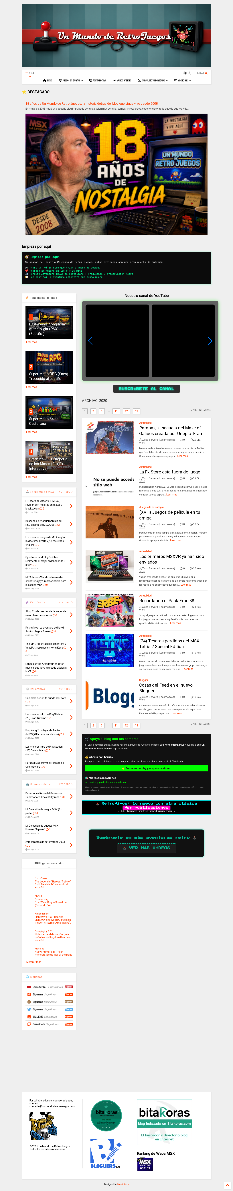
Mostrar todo (33, 962)
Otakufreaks (41, 878)
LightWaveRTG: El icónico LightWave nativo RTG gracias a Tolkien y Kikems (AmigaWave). (53, 919)
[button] (210, 341)
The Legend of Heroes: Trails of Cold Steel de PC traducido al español (53, 884)
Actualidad (145, 422)
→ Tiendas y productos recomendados (105, 782)
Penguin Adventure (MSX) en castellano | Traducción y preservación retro (81, 273)
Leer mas (182, 456)
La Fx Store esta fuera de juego (169, 472)
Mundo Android (123, 80)
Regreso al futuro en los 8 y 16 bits (56, 270)
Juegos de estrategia (151, 507)
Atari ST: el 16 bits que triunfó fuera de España (65, 267)
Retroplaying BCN (43, 931)
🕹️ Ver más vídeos (146, 847)
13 (136, 411)
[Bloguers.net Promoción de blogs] (106, 1167)
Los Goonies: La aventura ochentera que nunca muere (66, 277)
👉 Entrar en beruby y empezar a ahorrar (146, 768)
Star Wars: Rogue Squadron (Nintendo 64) (51, 904)
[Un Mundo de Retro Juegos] (116, 65)
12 (126, 411)
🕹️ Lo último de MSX (39, 491)
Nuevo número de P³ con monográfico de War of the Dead (53, 953)
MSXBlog (39, 948)
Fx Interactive (99, 80)
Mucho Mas (182, 80)
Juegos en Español (71, 80)
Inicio (49, 80)
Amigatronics (42, 913)
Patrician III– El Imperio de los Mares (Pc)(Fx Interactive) (48, 464)
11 (116, 411)
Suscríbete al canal (146, 388)
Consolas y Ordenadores (153, 80)
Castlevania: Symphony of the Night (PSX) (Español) (47, 329)
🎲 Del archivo (35, 689)
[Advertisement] (116, 1060)
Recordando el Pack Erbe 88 (166, 600)
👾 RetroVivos (35, 602)
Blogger (143, 680)
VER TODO (65, 689)
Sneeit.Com (123, 1184)
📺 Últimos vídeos (37, 784)
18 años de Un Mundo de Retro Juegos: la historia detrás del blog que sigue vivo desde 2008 (91, 103)
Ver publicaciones (146, 808)
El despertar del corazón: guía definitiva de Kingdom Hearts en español (53, 937)
